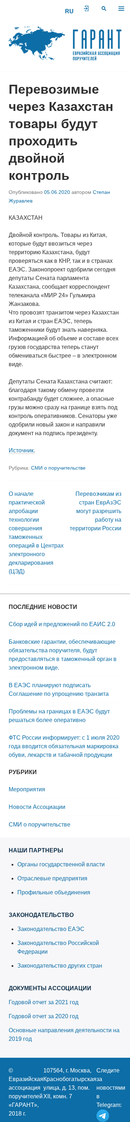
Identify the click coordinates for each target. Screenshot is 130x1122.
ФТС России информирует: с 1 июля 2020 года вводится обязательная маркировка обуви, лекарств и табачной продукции (64, 746)
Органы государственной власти (61, 864)
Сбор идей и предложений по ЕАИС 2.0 (62, 624)
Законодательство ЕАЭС (50, 929)
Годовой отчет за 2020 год (43, 1016)
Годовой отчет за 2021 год (43, 1002)
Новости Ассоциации (37, 807)
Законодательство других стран (59, 966)
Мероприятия (27, 789)
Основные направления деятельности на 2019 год (64, 1034)
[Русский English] (69, 11)
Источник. (22, 450)
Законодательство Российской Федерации (58, 947)
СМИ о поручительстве (58, 468)
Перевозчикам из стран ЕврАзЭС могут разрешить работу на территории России (95, 511)
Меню (121, 8)
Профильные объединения (53, 892)
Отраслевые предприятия (52, 878)
